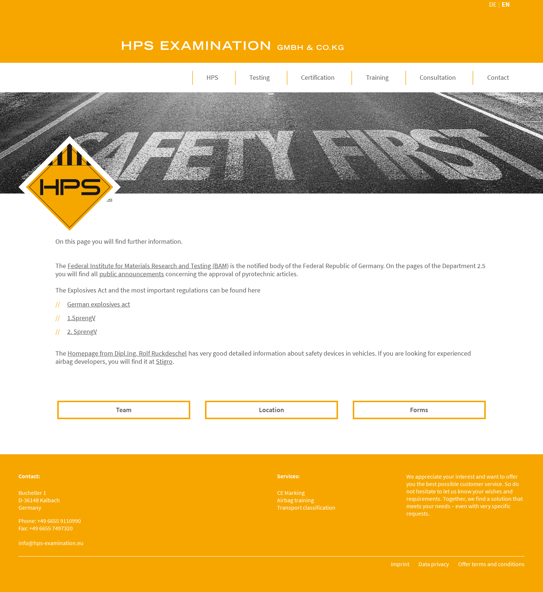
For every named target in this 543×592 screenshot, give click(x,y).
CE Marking (291, 492)
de (492, 4)
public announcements (131, 274)
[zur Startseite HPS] (69, 187)
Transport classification (306, 507)
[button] (212, 77)
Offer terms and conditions (491, 564)
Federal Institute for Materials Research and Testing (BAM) (148, 265)
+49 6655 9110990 (59, 520)
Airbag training (295, 500)
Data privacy (434, 564)
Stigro (164, 361)
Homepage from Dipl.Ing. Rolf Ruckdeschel (127, 353)
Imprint (400, 564)
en (506, 4)
